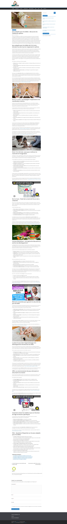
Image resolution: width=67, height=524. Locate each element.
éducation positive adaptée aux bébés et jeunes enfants (32, 223)
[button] (46, 8)
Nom (12, 494)
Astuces (45, 8)
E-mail (12, 498)
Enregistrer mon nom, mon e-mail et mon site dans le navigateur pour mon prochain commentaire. (27, 506)
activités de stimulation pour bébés (25, 81)
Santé (38, 8)
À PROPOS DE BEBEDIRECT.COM (15, 514)
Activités (21, 8)
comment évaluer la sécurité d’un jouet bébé (20, 325)
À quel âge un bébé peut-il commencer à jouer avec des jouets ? (23, 456)
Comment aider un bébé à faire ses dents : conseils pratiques (34, 464)
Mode (35, 8)
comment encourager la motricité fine (25, 128)
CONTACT (12, 516)
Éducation (17, 8)
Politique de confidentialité (15, 517)
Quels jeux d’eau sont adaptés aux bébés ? (19, 459)
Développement (31, 8)
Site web (12, 502)
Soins (41, 8)
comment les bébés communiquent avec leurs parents (26, 134)
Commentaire (13, 484)
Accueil (13, 8)
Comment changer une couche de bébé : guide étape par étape (19, 464)
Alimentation (26, 8)
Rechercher (55, 12)
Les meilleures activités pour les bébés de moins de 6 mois (22, 455)
